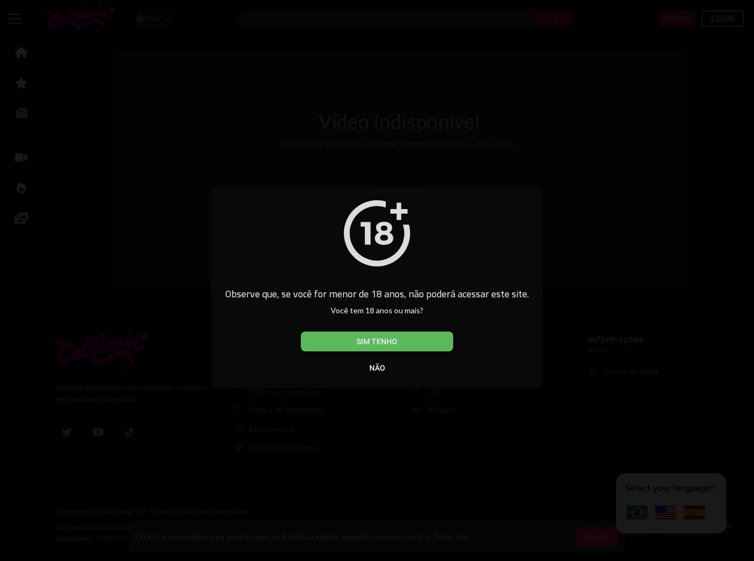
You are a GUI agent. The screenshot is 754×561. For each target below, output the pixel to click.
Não (377, 368)
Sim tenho (377, 341)
